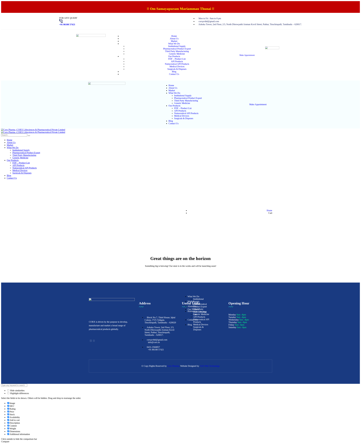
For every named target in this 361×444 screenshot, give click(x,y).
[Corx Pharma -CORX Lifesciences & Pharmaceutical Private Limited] (33, 129)
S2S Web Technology (210, 366)
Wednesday (233, 320)
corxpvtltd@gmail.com (157, 340)
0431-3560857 (153, 347)
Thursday (232, 322)
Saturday (232, 327)
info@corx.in (154, 342)
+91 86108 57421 (67, 24)
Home (269, 210)
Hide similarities (17, 390)
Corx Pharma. (173, 366)
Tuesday (232, 317)
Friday (231, 325)
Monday (232, 314)
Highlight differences (19, 393)
